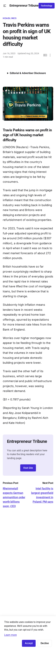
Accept (29, 643)
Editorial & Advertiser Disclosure (28, 73)
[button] (4, 5)
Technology (46, 5)
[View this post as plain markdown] (45, 55)
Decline (45, 643)
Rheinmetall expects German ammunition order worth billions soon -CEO (14, 497)
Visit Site (28, 467)
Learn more (10, 634)
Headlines (10, 18)
